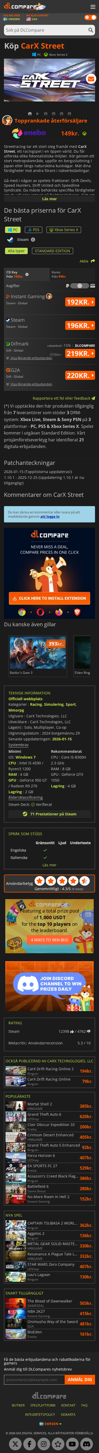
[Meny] (92, 7)
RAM (12, 774)
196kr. (79, 325)
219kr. (79, 353)
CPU (12, 762)
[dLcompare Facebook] (28, 1444)
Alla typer (16, 250)
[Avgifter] (79, 285)
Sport (71, 704)
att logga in (50, 516)
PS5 (36, 229)
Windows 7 (26, 757)
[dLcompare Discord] (85, 1444)
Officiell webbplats (25, 698)
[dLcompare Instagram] (42, 1444)
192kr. (79, 301)
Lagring (15, 791)
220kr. (79, 375)
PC (15, 229)
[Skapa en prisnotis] (91, 80)
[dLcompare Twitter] (14, 1444)
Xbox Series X (66, 229)
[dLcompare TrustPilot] (56, 1444)
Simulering (54, 704)
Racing (36, 704)
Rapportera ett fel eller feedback (62, 398)
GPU (12, 780)
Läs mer (49, 198)
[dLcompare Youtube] (71, 1444)
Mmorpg (16, 710)
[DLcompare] (49, 1395)
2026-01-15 (62, 738)
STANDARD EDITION (52, 250)
